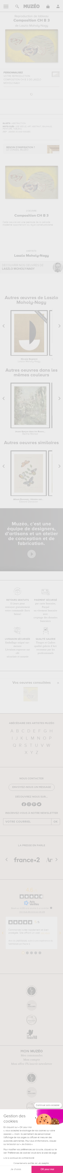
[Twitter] (39, 806)
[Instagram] (28, 806)
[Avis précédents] (2, 932)
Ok (56, 821)
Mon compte (31, 1059)
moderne (7, 225)
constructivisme (44, 225)
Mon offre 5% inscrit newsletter (31, 1064)
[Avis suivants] (60, 932)
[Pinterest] (34, 806)
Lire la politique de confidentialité (19, 1158)
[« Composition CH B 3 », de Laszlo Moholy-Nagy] (30, 694)
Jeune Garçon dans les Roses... (30, 433)
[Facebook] (23, 806)
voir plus (45, 933)
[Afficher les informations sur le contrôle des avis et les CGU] (51, 907)
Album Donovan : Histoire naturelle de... (28, 500)
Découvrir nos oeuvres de (23, 267)
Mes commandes (32, 1055)
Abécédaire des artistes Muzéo (31, 723)
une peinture (28, 222)
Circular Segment (29, 360)
